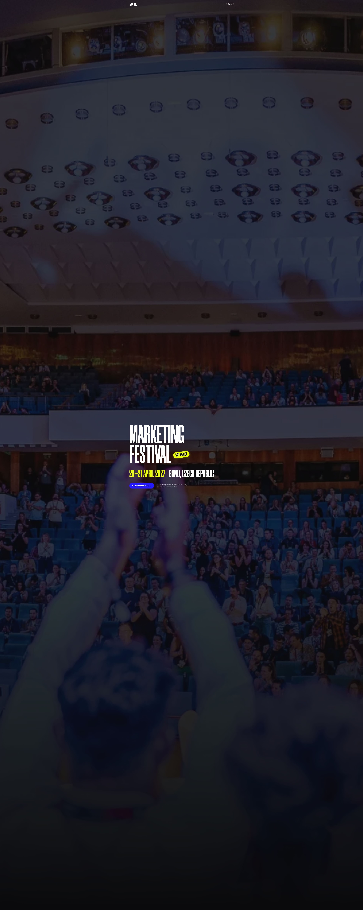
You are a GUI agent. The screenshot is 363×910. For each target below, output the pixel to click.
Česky (230, 4)
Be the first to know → (141, 486)
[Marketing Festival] (133, 4)
